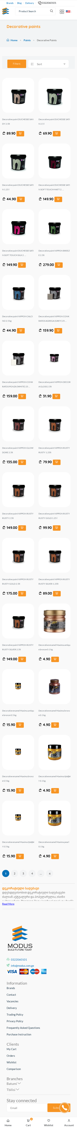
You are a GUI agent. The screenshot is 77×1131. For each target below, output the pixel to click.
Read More (8, 903)
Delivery (29, 3)
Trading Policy (15, 1014)
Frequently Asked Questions (23, 1027)
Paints (27, 40)
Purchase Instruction (19, 1034)
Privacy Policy (15, 1021)
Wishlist (11, 1062)
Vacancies (12, 1001)
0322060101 (49, 2)
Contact (11, 994)
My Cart (11, 1049)
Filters (17, 63)
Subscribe (59, 1107)
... (41, 873)
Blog (19, 3)
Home (14, 40)
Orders (11, 1055)
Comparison (14, 1069)
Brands (10, 3)
